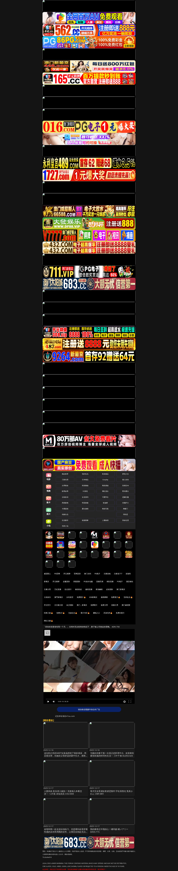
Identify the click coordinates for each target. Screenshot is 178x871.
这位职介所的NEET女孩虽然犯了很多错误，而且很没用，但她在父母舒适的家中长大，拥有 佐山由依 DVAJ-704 (65, 756)
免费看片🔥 (81, 597)
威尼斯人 (47, 573)
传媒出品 (65, 514)
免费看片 (94, 605)
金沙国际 (69, 605)
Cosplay (105, 479)
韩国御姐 (85, 485)
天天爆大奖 (58, 605)
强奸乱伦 (85, 474)
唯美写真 (105, 509)
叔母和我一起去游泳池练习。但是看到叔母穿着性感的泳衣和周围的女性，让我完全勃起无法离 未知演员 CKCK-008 (66, 832)
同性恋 (125, 514)
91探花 (85, 491)
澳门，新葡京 (82, 605)
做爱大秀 (104, 605)
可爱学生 (105, 497)
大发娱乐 (47, 597)
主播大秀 (47, 589)
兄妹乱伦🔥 (72, 613)
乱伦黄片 (68, 589)
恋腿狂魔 (125, 497)
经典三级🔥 (48, 613)
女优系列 (85, 497)
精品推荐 (65, 474)
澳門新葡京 (58, 597)
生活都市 (65, 520)
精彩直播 (110, 581)
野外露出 (125, 491)
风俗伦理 (125, 520)
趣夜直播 (88, 589)
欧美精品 (105, 474)
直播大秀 (114, 605)
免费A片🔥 (60, 613)
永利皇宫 (69, 597)
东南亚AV (125, 485)
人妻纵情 (105, 520)
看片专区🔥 (85, 613)
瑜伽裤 (105, 503)
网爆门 (125, 509)
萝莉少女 (125, 474)
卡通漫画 (65, 509)
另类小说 (65, 526)
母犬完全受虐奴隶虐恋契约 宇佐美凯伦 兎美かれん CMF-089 (111, 792)
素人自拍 (125, 479)
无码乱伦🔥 (128, 597)
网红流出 (105, 491)
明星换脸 (85, 503)
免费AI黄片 (120, 613)
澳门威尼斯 (126, 605)
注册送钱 (107, 573)
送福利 (128, 573)
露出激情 (85, 509)
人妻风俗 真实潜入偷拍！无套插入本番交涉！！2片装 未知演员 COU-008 (63, 792)
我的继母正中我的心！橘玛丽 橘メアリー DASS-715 (109, 830)
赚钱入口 (96, 613)
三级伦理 (65, 479)
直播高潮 (99, 581)
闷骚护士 (125, 503)
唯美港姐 (105, 485)
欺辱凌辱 (65, 491)
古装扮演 (65, 497)
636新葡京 (93, 597)
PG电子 (97, 573)
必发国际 (109, 589)
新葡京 (46, 581)
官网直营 (77, 573)
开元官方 (47, 605)
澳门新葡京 (120, 589)
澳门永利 (87, 573)
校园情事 (85, 520)
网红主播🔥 (48, 621)
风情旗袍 (65, 503)
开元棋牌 (66, 573)
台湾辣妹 (65, 485)
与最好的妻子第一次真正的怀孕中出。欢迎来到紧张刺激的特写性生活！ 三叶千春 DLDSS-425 (112, 754)
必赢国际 (66, 581)
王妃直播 (57, 589)
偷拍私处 (78, 589)
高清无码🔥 (108, 613)
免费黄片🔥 (115, 597)
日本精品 (85, 479)
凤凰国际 (76, 581)
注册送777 (118, 573)
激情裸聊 (104, 597)
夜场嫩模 (99, 589)
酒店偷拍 (129, 581)
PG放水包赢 (88, 581)
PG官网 (57, 573)
